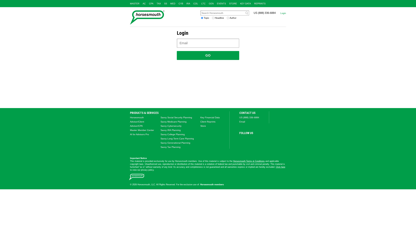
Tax (159, 3)
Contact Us (247, 113)
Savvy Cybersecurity (171, 126)
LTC (203, 3)
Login (283, 13)
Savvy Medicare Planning (174, 121)
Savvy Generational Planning (175, 143)
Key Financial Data (210, 117)
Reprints (260, 3)
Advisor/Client (137, 121)
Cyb (181, 3)
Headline (219, 18)
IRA (188, 3)
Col (195, 3)
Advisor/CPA (136, 126)
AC (144, 3)
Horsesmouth (137, 117)
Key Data (245, 3)
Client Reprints (207, 121)
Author (233, 18)
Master (134, 3)
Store (233, 3)
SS (165, 3)
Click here (280, 167)
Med (172, 3)
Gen (211, 3)
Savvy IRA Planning (171, 130)
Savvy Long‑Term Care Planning (177, 138)
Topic (206, 18)
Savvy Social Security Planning (176, 117)
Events (221, 3)
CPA (151, 3)
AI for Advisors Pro (139, 134)
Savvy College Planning (173, 134)
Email (242, 121)
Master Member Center (142, 130)
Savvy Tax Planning (171, 147)
